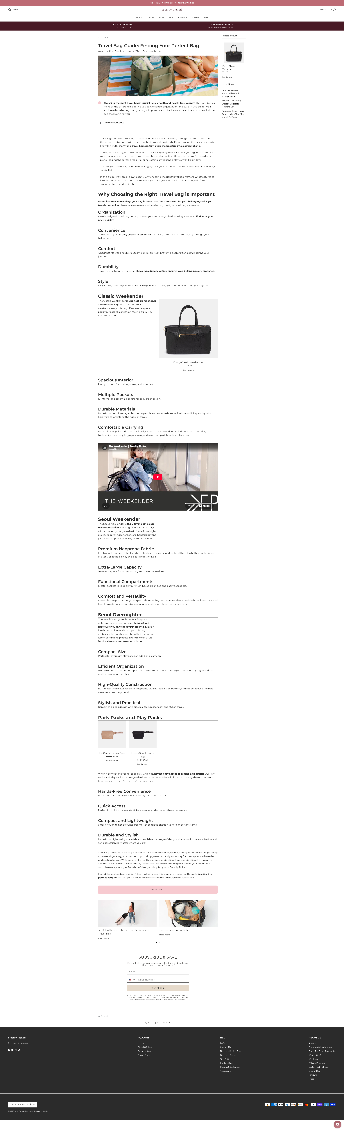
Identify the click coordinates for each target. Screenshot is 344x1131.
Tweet (150, 1023)
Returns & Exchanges (230, 1067)
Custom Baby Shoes (318, 1067)
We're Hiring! (315, 1055)
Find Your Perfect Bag (230, 1051)
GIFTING (195, 18)
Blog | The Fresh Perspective (322, 1051)
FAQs (222, 1043)
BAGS (151, 18)
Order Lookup (144, 1051)
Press (311, 1079)
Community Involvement (320, 1047)
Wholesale (313, 1059)
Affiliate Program (317, 1063)
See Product (188, 370)
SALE (206, 18)
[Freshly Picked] (172, 9)
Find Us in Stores (228, 1055)
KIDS (171, 18)
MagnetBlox (314, 1071)
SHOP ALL (140, 18)
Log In (141, 1043)
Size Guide (225, 1059)
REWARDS (182, 18)
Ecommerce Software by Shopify (36, 1111)
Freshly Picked (18, 1111)
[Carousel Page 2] (159, 942)
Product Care (226, 1063)
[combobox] (131, 979)
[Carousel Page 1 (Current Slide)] (156, 942)
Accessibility (225, 1071)
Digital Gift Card (145, 1047)
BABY (161, 18)
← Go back (103, 37)
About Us (313, 1043)
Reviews (313, 1075)
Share (159, 1023)
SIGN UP (158, 988)
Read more (103, 938)
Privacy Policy (144, 1055)
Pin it (168, 1023)
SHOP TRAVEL (158, 889)
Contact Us (225, 1047)
